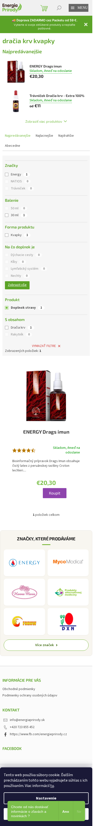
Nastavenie (46, 798)
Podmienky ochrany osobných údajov (29, 695)
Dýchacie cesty (25, 255)
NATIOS (19, 181)
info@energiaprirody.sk (27, 720)
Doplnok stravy (26, 307)
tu (52, 785)
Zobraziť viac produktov (43, 121)
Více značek (44, 645)
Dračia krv (21, 327)
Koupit (54, 493)
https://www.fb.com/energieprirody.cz (38, 734)
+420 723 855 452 (22, 727)
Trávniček (21, 188)
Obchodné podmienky (18, 689)
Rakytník (20, 334)
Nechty (19, 275)
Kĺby (17, 261)
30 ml (18, 215)
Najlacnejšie (44, 135)
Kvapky (19, 235)
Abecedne (12, 145)
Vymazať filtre (44, 346)
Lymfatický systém (28, 268)
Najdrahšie (66, 135)
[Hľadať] (59, 8)
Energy (19, 174)
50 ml (18, 208)
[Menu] (73, 8)
